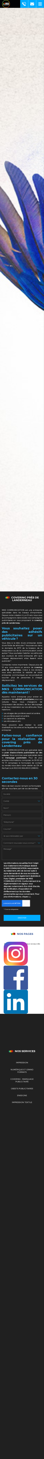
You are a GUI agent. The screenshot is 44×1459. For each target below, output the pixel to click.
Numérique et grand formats (22, 1070)
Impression (22, 1062)
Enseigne (22, 1095)
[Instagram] (16, 953)
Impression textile (22, 1102)
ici (30, 896)
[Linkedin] (16, 1001)
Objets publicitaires (22, 1088)
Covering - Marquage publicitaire (22, 1080)
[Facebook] (16, 977)
